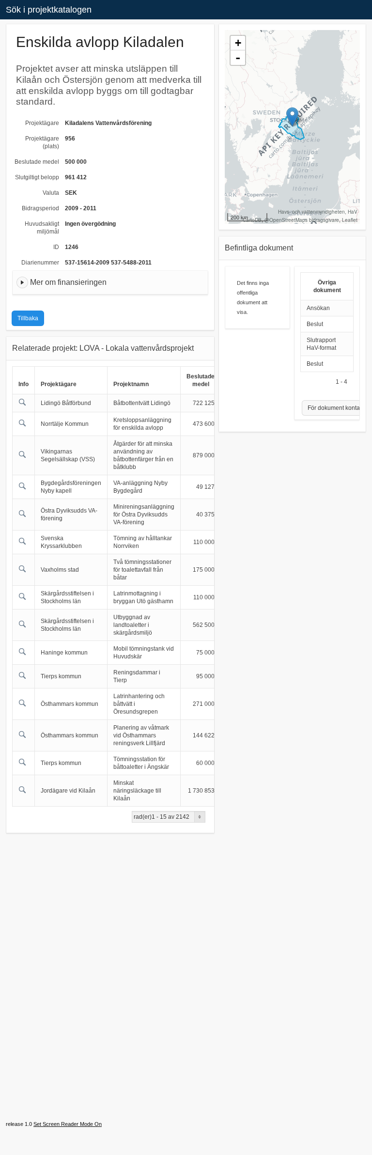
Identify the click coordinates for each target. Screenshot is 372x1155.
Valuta (51, 192)
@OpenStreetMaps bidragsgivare (301, 220)
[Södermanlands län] (292, 117)
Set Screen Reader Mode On (67, 1124)
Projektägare (42, 123)
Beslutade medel (37, 161)
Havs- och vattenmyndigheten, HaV (317, 211)
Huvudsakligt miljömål (42, 227)
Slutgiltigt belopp (37, 177)
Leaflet (349, 220)
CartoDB (252, 220)
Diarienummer (40, 262)
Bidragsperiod (40, 208)
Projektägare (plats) (42, 142)
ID (56, 247)
